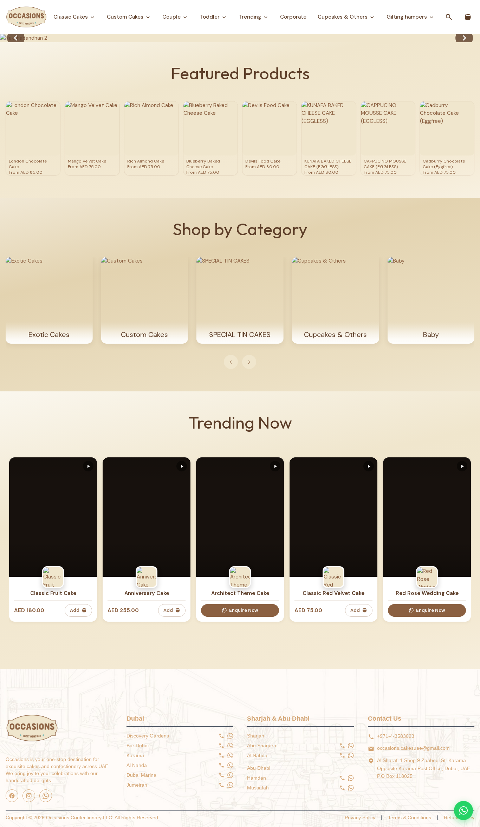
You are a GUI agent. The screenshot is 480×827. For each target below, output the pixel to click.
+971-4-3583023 (395, 736)
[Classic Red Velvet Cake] (333, 517)
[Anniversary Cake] (146, 517)
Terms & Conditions (409, 817)
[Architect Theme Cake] (240, 517)
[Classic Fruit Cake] (53, 517)
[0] (468, 17)
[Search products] (449, 17)
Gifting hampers (407, 16)
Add (74, 610)
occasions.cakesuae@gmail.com (413, 748)
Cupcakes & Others (343, 16)
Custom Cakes (125, 16)
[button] (464, 38)
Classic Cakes (70, 16)
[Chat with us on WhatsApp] (463, 810)
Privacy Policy (360, 817)
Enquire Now (243, 610)
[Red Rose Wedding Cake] (427, 517)
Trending (250, 16)
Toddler (210, 16)
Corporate (293, 16)
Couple (171, 16)
